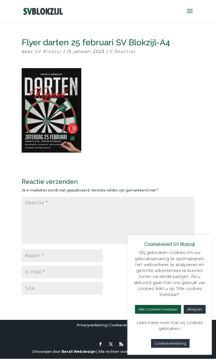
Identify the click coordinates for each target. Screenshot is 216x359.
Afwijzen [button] (194, 309)
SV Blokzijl (48, 51)
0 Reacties (123, 51)
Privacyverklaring (92, 325)
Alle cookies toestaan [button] (158, 309)
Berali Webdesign (79, 351)
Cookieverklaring (124, 325)
